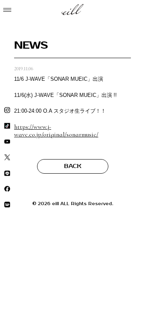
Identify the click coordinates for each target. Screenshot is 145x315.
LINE (7, 173)
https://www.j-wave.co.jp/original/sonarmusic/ (56, 131)
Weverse (7, 205)
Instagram (7, 110)
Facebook (7, 189)
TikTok (7, 126)
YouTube (7, 142)
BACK (72, 166)
